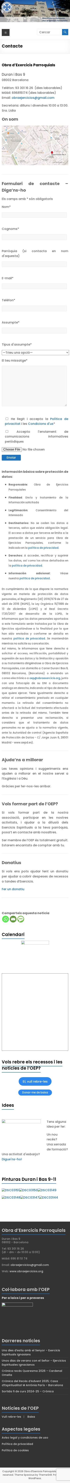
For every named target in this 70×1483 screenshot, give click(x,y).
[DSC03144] (48, 1198)
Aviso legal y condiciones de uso (25, 1437)
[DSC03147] (29, 1198)
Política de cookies (15, 1450)
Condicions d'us (40, 424)
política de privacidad (27, 565)
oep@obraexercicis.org (44, 678)
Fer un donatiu (13, 889)
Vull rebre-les (11, 1417)
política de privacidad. (43, 548)
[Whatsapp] (5, 919)
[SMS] (20, 919)
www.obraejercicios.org (26, 1271)
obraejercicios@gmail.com (33, 98)
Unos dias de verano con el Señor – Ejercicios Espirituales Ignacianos (34, 1363)
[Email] (13, 919)
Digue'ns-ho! (12, 1159)
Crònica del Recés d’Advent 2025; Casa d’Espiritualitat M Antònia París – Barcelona (32, 1383)
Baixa (31, 1417)
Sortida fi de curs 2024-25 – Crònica (28, 1391)
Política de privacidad (17, 1444)
